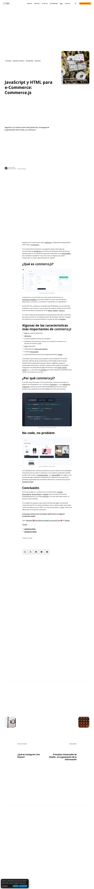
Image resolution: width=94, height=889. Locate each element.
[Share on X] (30, 552)
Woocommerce (36, 494)
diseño (60, 354)
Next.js (50, 310)
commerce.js (37, 60)
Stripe (59, 367)
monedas (43, 370)
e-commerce (35, 245)
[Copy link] (47, 552)
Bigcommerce (26, 494)
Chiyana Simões (11, 167)
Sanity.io (62, 310)
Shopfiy (60, 492)
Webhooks (27, 336)
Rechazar (16, 886)
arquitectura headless (29, 299)
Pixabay (67, 520)
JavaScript (48, 242)
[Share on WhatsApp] (25, 552)
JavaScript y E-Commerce (18, 60)
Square (64, 367)
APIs (25, 333)
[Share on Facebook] (36, 552)
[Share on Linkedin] (41, 552)
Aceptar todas (23, 886)
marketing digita (27, 482)
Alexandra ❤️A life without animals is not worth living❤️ (44, 520)
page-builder (56, 475)
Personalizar (5, 886)
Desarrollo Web (29, 60)
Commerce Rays (43, 475)
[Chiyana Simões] (6, 168)
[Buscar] (75, 3)
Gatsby (55, 310)
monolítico (53, 384)
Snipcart (45, 494)
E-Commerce (8, 60)
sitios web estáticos (41, 349)
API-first (46, 496)
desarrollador (66, 253)
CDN (25, 346)
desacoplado (34, 352)
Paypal (24, 370)
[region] (15, 883)
